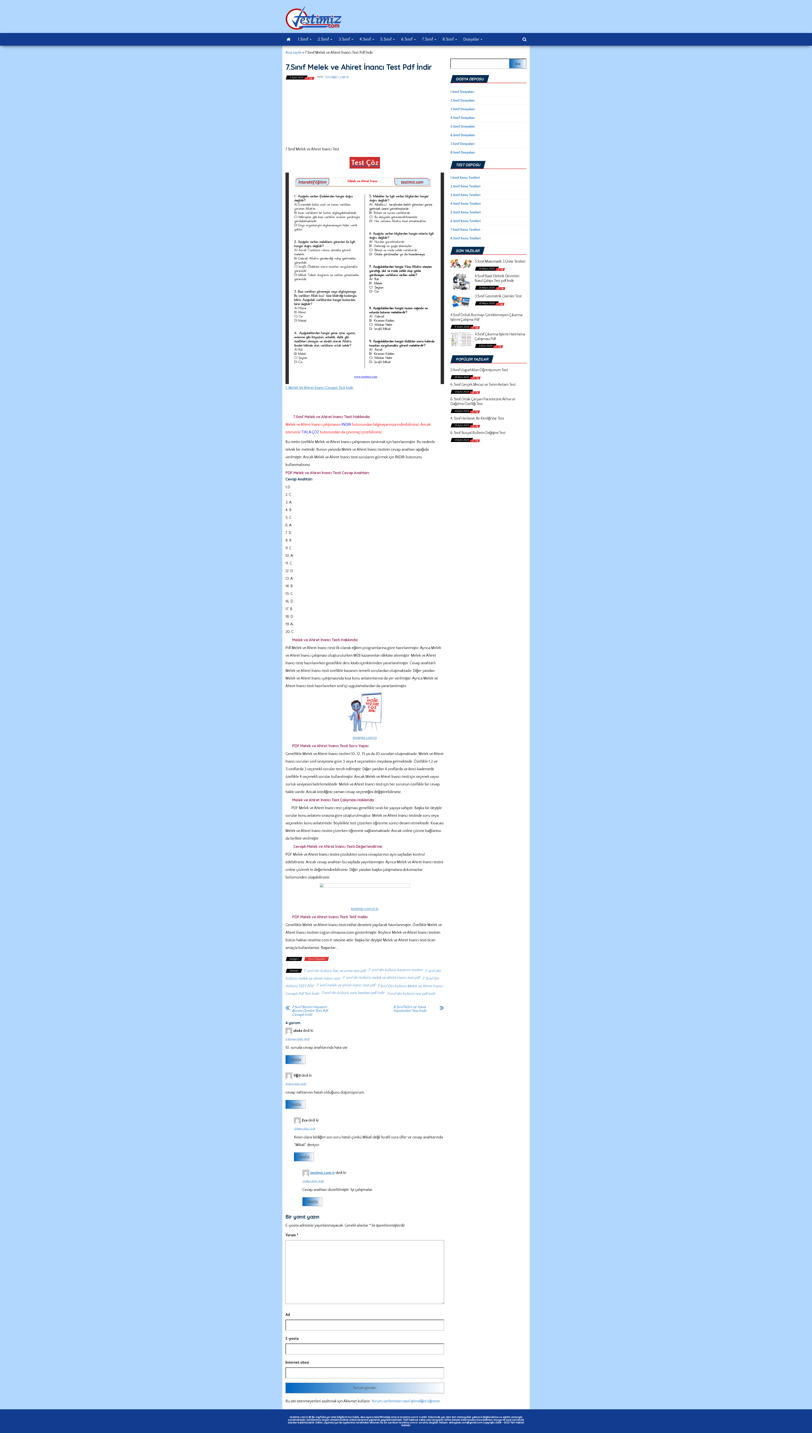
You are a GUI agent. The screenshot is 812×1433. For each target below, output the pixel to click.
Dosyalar (471, 39)
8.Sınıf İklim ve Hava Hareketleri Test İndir (410, 1009)
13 (473, 426)
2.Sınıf (324, 39)
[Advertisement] (364, 112)
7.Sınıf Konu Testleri (465, 230)
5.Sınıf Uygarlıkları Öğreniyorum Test (479, 370)
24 (473, 378)
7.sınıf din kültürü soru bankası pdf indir (353, 993)
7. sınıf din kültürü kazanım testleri (395, 970)
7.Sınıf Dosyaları (316, 959)
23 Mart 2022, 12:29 (304, 1128)
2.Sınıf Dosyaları (462, 100)
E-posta (292, 1339)
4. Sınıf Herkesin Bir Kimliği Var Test (477, 418)
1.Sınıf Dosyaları (462, 92)
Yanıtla (295, 1059)
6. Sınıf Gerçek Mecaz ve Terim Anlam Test (483, 385)
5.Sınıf (386, 39)
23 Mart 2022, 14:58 (313, 1181)
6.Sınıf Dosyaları (462, 135)
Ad (287, 1315)
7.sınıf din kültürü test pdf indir (411, 994)
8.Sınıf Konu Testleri (465, 238)
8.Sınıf (449, 39)
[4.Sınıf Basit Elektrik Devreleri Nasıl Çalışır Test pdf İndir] (461, 281)
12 (473, 440)
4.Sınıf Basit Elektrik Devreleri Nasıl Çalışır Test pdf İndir (497, 278)
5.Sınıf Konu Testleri (465, 212)
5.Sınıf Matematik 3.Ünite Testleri (500, 261)
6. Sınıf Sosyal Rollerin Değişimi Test (477, 433)
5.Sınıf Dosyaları (462, 126)
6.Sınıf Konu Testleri (465, 221)
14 (473, 411)
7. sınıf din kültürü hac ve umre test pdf (335, 971)
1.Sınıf (303, 39)
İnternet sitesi (297, 1362)
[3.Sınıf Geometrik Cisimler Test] (461, 301)
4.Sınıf (365, 39)
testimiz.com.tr (337, 77)
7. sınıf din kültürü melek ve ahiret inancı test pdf (381, 978)
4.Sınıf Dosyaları (462, 118)
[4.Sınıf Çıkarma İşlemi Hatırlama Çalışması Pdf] (461, 339)
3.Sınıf (345, 39)
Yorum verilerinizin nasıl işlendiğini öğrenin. (406, 1401)
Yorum (291, 1235)
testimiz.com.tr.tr (365, 909)
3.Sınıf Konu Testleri (465, 195)
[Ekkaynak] (288, 39)
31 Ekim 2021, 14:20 (295, 1084)
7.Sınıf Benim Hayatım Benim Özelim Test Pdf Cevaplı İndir (310, 1011)
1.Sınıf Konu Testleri (465, 178)
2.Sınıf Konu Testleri (465, 186)
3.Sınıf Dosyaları (462, 109)
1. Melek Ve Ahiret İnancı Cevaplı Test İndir (319, 388)
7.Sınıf (428, 39)
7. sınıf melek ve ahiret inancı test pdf (345, 985)
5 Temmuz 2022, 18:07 (297, 1039)
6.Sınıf (407, 39)
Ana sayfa (293, 53)
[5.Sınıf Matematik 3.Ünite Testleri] (461, 264)
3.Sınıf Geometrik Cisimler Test (498, 296)
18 (473, 392)
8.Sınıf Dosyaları (462, 152)
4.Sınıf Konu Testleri (465, 204)
